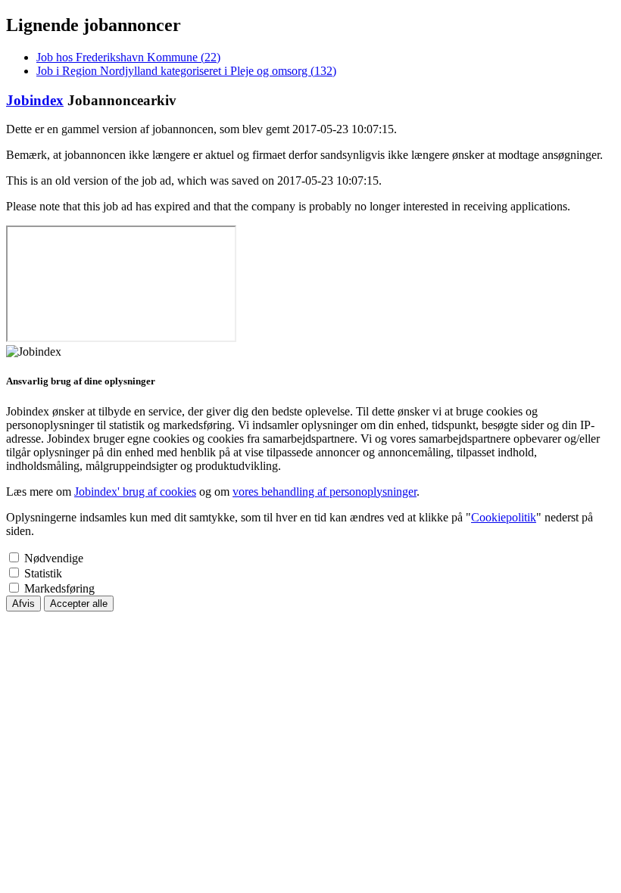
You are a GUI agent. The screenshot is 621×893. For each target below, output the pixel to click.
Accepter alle (79, 603)
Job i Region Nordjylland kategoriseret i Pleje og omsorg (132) (186, 70)
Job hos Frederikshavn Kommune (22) (128, 57)
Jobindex (35, 100)
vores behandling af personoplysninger (324, 491)
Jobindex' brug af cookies (135, 491)
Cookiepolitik (503, 517)
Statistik (43, 573)
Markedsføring (59, 588)
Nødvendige (53, 558)
